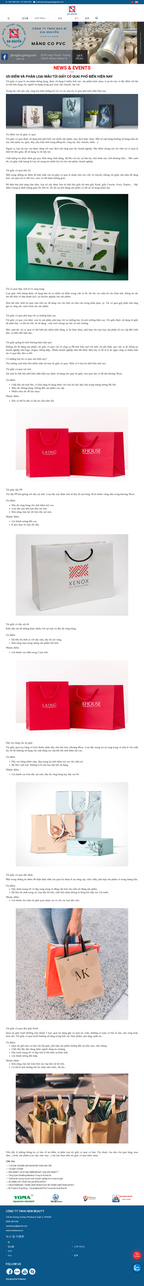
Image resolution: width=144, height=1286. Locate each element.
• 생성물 (10, 1246)
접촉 (87, 18)
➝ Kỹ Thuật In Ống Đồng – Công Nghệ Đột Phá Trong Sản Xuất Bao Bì (36, 1188)
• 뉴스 (9, 1255)
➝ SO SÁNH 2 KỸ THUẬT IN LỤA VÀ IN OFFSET (26, 1182)
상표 (60, 18)
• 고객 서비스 (78, 1246)
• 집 (8, 1242)
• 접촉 (75, 1255)
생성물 (25, 18)
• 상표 (9, 1251)
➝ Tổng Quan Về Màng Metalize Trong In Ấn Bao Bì (28, 1175)
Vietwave (22, 1279)
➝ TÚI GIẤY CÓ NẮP (14, 1169)
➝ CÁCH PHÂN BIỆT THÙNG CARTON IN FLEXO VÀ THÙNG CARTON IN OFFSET (40, 1185)
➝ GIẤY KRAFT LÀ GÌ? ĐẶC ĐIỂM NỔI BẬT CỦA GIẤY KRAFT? (32, 1172)
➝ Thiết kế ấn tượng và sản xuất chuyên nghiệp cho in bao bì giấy (34, 1178)
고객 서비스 (40, 18)
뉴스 (77, 18)
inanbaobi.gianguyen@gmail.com (50, 2)
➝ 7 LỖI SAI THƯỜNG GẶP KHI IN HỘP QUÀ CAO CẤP (29, 1166)
